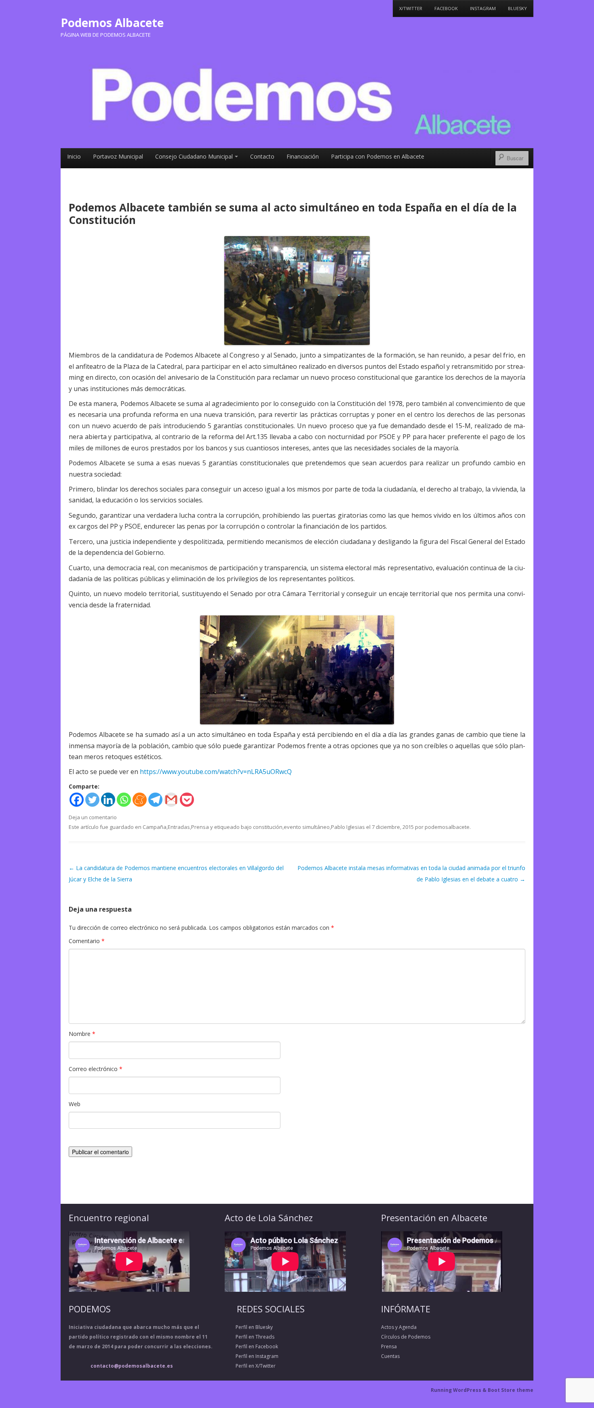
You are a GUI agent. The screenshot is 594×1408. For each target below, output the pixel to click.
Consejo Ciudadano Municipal (194, 156)
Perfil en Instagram (251, 1356)
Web (74, 1104)
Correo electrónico (95, 1069)
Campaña (154, 827)
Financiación (302, 156)
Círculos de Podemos (405, 1336)
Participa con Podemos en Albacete (377, 156)
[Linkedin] (108, 800)
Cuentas (390, 1356)
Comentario (87, 941)
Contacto (262, 156)
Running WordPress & (459, 1390)
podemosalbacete (447, 827)
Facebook (446, 8)
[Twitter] (92, 800)
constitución (267, 827)
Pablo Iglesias (348, 827)
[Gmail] (171, 800)
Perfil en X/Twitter (250, 1365)
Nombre (82, 1034)
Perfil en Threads (249, 1336)
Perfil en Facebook (251, 1346)
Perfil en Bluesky (249, 1327)
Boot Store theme (510, 1390)
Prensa (200, 827)
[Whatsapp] (124, 800)
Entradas (179, 827)
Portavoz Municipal (118, 156)
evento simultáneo (307, 827)
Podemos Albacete (112, 22)
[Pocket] (187, 800)
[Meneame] (140, 800)
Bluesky (517, 8)
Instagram (483, 8)
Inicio (74, 156)
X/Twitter (410, 8)
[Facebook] (77, 800)
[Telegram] (155, 800)
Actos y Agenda (399, 1327)
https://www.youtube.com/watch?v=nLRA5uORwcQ (216, 771)
